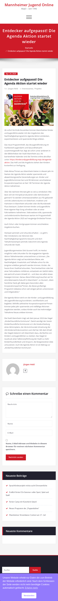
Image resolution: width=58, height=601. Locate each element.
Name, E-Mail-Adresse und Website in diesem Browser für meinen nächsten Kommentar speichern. (26, 446)
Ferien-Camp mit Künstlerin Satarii (23, 502)
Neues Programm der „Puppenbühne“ (24, 508)
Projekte (38, 88)
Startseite (29, 48)
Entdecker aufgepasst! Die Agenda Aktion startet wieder (30, 51)
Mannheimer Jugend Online (29, 4)
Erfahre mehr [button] (31, 588)
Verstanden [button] (29, 595)
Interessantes (27, 88)
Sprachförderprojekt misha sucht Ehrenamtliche (28, 486)
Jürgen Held (13, 88)
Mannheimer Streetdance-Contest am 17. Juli (27, 515)
